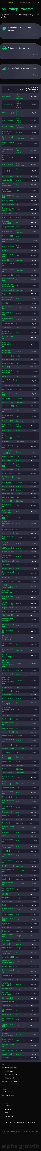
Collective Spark (7, 1045)
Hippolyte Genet (7, 940)
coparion (5, 694)
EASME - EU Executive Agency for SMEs (7, 638)
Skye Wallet (19, 1050)
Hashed (4, 96)
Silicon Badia (6, 914)
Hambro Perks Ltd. (8, 934)
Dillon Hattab (6, 931)
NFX (3, 251)
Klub (17, 222)
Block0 (4, 260)
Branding (8, 1109)
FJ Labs (4, 376)
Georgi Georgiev (7, 815)
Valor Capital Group (8, 516)
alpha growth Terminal (12, 1081)
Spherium (19, 107)
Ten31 (4, 670)
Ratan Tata (5, 1015)
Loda (17, 105)
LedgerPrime (6, 236)
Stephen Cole (6, 748)
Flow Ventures (6, 497)
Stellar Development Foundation (6, 436)
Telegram (32, 1122)
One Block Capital (7, 254)
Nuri (17, 132)
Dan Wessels (6, 691)
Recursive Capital (7, 918)
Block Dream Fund (7, 318)
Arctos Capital (6, 957)
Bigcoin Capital (6, 424)
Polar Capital (6, 901)
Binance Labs (6, 246)
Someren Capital (7, 979)
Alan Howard (6, 327)
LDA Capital (5, 231)
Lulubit (18, 615)
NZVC (4, 1030)
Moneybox (19, 603)
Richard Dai (5, 441)
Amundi (4, 1058)
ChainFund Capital (7, 791)
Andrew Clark (6, 976)
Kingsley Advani (7, 608)
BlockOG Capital (7, 551)
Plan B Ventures (7, 866)
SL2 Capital (5, 180)
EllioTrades (5, 765)
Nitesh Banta (6, 611)
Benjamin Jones (7, 1002)
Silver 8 (4, 851)
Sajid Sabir (5, 944)
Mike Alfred (5, 819)
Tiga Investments (7, 836)
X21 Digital (5, 104)
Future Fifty (5, 927)
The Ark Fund (6, 615)
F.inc (3, 905)
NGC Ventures (6, 113)
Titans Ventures (7, 380)
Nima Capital (6, 201)
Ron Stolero (6, 719)
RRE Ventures (6, 568)
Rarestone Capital (7, 393)
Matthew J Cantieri (8, 769)
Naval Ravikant (6, 477)
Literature (8, 1105)
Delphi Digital (6, 127)
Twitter (9, 1122)
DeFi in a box (9, 1071)
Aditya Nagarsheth (8, 772)
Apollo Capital (6, 787)
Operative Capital (7, 1024)
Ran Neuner (5, 501)
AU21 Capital (6, 120)
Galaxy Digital (6, 275)
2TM (3, 894)
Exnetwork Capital (7, 312)
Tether (4, 564)
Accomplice (6, 402)
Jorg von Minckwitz (8, 1009)
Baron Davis (6, 421)
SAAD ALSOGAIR (7, 643)
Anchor (18, 96)
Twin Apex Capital (7, 149)
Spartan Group (6, 674)
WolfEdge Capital (7, 739)
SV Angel (5, 430)
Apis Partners (6, 1054)
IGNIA (4, 832)
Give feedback (9, 1092)
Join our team (9, 1116)
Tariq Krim (5, 715)
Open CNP (5, 947)
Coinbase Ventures (8, 239)
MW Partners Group (8, 536)
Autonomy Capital (7, 415)
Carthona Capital (7, 1018)
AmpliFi (4, 171)
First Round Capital (8, 624)
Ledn (17, 94)
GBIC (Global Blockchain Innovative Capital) (8, 679)
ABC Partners (6, 548)
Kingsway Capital (7, 142)
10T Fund (5, 752)
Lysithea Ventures (8, 735)
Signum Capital (7, 337)
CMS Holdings (6, 290)
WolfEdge (5, 482)
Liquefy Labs (6, 812)
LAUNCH (4, 577)
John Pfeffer (6, 745)
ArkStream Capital (8, 464)
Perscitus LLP (6, 989)
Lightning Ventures (8, 869)
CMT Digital (5, 176)
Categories (11, 2)
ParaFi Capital (6, 204)
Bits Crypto (19, 389)
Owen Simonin (6, 406)
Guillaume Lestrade (8, 722)
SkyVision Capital (7, 269)
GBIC (3, 303)
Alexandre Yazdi (7, 732)
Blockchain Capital (8, 279)
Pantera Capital (7, 137)
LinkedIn (21, 1122)
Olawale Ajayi (6, 1050)
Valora (18, 158)
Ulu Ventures (6, 581)
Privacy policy (9, 1095)
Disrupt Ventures (7, 572)
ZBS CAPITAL (6, 324)
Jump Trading (6, 356)
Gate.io (4, 398)
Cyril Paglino (6, 728)
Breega (4, 897)
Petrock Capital (7, 698)
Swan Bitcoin (20, 290)
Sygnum (4, 923)
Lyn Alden (5, 823)
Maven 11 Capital (7, 264)
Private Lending (10, 1078)
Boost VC (5, 460)
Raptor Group (6, 363)
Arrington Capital (7, 227)
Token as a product (11, 1067)
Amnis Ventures (7, 533)
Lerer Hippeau (6, 359)
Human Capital (6, 908)
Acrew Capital (6, 473)
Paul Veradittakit (7, 561)
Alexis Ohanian (6, 409)
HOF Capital (5, 389)
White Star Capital (7, 445)
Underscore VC (7, 776)
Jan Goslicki (6, 1005)
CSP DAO (5, 217)
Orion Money (20, 98)
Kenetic (4, 367)
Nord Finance (20, 173)
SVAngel (4, 761)
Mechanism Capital (8, 195)
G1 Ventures (6, 529)
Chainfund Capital (7, 596)
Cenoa (18, 473)
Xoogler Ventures (7, 860)
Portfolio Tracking (11, 1074)
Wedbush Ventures (8, 806)
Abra (20, 132)
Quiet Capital (6, 493)
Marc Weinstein (7, 649)
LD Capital (5, 214)
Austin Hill (5, 879)
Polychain (5, 294)
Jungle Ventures (7, 854)
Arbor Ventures (7, 839)
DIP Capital (5, 797)
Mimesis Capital (7, 826)
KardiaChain (6, 469)
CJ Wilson (5, 875)
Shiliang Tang (6, 687)
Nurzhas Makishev (8, 630)
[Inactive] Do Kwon (8, 307)
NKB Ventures (6, 966)
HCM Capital (6, 164)
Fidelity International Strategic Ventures (8, 662)
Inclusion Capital (7, 486)
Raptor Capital (6, 456)
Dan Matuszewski (7, 882)
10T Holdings (6, 385)
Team (6, 1112)
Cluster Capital (6, 504)
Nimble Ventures (7, 800)
